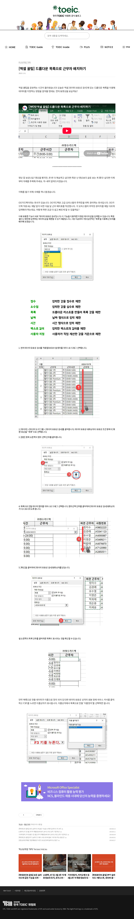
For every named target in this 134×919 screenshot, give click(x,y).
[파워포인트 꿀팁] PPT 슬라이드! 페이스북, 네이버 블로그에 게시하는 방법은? (42, 837)
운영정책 (42, 890)
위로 (130, 891)
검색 (85, 35)
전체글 (127, 47)
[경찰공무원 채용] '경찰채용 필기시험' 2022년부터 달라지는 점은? (38, 840)
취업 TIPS (27, 824)
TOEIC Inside (62, 47)
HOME (11, 47)
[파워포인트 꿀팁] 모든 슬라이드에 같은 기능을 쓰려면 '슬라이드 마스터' (40, 829)
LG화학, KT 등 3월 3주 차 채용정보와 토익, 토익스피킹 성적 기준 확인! (39, 831)
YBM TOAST (7, 890)
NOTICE (109, 47)
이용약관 (17, 890)
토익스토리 (67, 17)
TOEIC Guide (36, 47)
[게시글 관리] (29, 815)
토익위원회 (19, 903)
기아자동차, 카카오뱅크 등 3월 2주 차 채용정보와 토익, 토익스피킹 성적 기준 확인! (43, 834)
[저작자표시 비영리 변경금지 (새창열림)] (47, 815)
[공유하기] (26, 815)
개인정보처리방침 (30, 890)
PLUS (87, 47)
